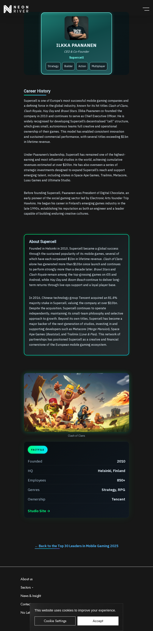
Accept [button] (98, 621)
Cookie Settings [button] (55, 621)
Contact (26, 604)
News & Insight (31, 595)
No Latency (28, 612)
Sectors (26, 587)
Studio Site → (39, 511)
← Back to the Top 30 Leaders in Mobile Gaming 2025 (76, 546)
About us (26, 579)
